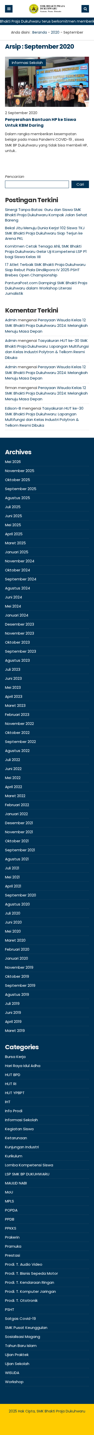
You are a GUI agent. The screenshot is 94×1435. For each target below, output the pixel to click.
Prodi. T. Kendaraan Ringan (29, 1282)
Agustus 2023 (17, 660)
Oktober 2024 (17, 570)
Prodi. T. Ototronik (21, 1300)
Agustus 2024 (17, 588)
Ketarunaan (16, 1138)
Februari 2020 (17, 949)
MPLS (9, 1201)
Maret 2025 (15, 543)
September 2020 (20, 895)
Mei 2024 (13, 606)
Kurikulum (13, 1156)
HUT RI (10, 1083)
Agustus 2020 (17, 904)
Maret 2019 (15, 1030)
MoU (9, 1192)
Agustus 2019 (17, 994)
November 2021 (19, 832)
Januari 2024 (16, 615)
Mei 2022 (13, 777)
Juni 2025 (13, 515)
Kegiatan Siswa (19, 1128)
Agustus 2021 (17, 859)
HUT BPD (12, 1074)
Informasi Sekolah (27, 62)
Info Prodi (13, 1110)
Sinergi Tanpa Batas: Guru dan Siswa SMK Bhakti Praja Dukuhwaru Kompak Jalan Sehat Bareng (46, 215)
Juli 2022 (12, 759)
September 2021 (20, 850)
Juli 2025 (13, 506)
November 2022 (19, 723)
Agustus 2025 (17, 497)
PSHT (9, 1309)
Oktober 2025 (17, 479)
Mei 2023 (13, 687)
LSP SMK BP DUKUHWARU (27, 1174)
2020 (55, 32)
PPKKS (10, 1228)
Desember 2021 (19, 822)
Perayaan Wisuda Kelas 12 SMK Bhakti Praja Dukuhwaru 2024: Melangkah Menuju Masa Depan (46, 325)
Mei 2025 (13, 524)
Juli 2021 (12, 868)
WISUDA (12, 1372)
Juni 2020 (13, 922)
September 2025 (20, 488)
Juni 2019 (13, 1012)
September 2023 (20, 651)
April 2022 (13, 786)
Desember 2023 (19, 624)
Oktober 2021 (17, 841)
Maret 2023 (15, 705)
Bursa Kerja (15, 1056)
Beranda (39, 32)
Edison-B (13, 408)
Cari (80, 184)
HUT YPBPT (15, 1092)
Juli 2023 (12, 669)
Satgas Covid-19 (20, 1318)
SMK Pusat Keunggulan (26, 1327)
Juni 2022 (13, 768)
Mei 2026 (13, 461)
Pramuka (13, 1246)
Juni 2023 (13, 678)
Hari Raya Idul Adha (22, 1065)
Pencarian (14, 176)
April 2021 (13, 886)
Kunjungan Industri (22, 1147)
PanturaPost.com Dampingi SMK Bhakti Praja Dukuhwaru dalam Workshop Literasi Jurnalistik (46, 288)
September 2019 (20, 985)
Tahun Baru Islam (21, 1345)
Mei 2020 (13, 931)
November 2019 (19, 967)
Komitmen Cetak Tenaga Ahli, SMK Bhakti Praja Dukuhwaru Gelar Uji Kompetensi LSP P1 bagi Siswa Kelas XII (46, 251)
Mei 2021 (12, 877)
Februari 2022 (17, 804)
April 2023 (13, 696)
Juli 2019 (12, 1003)
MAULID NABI (16, 1183)
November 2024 (19, 561)
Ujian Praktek (17, 1354)
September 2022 (20, 741)
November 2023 (19, 633)
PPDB (9, 1219)
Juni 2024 (13, 597)
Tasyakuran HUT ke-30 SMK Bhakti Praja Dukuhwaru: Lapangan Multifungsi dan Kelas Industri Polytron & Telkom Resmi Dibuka (47, 349)
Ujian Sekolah (17, 1363)
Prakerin (12, 1237)
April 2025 (14, 534)
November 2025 (19, 470)
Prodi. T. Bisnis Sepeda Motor (31, 1273)
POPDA (11, 1210)
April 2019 (13, 1021)
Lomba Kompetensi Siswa (29, 1165)
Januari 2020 (16, 958)
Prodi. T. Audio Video (23, 1264)
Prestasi (12, 1255)
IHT (8, 1101)
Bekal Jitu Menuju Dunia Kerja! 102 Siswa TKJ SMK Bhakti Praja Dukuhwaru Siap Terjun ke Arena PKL (45, 233)
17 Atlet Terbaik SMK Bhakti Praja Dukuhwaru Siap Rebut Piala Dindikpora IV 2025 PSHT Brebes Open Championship (45, 270)
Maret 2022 (15, 795)
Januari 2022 (16, 813)
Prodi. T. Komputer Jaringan (30, 1291)
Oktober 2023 (17, 642)
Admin (11, 320)
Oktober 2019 (17, 976)
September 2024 (20, 579)
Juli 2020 (12, 913)
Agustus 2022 (17, 750)
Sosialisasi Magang (22, 1336)
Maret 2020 (15, 940)
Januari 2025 (16, 552)
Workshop (14, 1381)
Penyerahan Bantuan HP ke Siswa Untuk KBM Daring (40, 122)
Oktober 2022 (17, 732)
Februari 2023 (17, 714)
